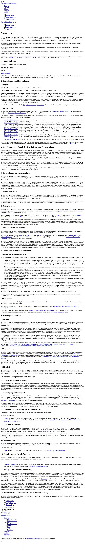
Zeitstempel (12, 400)
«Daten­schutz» (49, 450)
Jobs (8, 528)
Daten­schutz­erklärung (74, 419)
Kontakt (6, 12)
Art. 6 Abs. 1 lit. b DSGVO (11, 120)
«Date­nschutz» (32, 466)
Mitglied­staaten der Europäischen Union (33, 105)
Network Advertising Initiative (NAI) (48, 344)
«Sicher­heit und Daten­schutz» (12, 421)
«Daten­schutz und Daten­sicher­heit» (58, 419)
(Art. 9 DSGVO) (71, 143)
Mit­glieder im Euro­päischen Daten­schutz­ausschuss (42, 310)
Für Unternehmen (12, 521)
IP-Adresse (77, 353)
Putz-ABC (7, 10)
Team (8, 527)
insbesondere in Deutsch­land (60, 312)
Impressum (7, 534)
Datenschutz (7, 536)
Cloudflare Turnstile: (10, 464)
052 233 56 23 (10, 15)
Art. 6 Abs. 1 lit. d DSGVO (11, 136)
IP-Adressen (46, 431)
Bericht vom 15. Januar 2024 (18, 57)
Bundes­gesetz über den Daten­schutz (61, 111)
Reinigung (6, 6)
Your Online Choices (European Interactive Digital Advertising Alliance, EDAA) (29, 345)
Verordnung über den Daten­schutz (17, 113)
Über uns (6, 7)
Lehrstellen (10, 530)
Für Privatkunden (11, 519)
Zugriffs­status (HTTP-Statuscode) (9, 355)
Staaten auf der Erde (24, 235)
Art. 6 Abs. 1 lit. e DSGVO (11, 132)
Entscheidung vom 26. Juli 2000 (33, 56)
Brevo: (6, 418)
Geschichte (10, 525)
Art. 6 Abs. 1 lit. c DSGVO (11, 129)
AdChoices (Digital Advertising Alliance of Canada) (22, 344)
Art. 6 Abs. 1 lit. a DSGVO (11, 135)
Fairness (6, 9)
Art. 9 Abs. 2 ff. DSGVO (10, 139)
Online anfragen (10, 19)
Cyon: (5, 450)
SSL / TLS (61, 215)
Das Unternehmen (12, 524)
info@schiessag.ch (11, 17)
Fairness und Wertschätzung (33, 538)
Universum (42, 235)
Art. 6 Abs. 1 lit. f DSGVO (11, 123)
